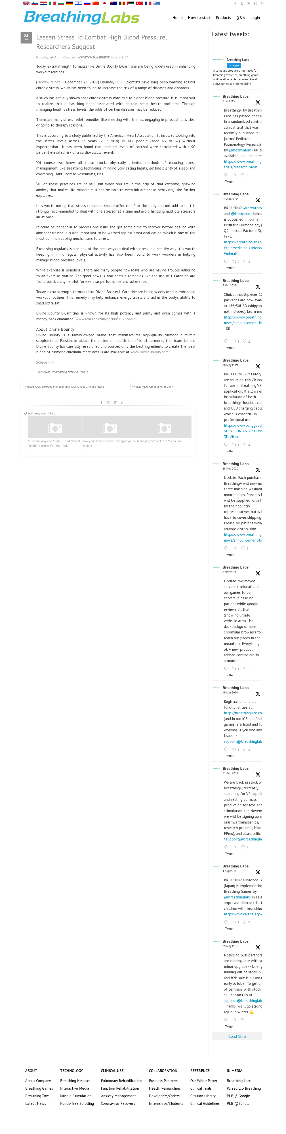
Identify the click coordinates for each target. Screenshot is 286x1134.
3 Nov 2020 (230, 572)
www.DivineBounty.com (149, 352)
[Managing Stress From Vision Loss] (164, 428)
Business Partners (163, 1080)
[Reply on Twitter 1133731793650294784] (227, 1020)
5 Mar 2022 (229, 285)
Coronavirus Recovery (118, 1103)
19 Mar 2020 (230, 692)
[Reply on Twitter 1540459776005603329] (227, 261)
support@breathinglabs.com (247, 741)
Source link (45, 362)
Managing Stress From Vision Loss (160, 441)
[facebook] (235, 3)
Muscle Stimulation (75, 1095)
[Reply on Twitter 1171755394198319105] (227, 847)
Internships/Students (166, 1103)
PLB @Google (238, 1095)
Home (177, 17)
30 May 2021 (230, 365)
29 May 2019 (230, 946)
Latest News (35, 1103)
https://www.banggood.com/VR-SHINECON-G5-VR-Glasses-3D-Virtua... (250, 431)
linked (262, 3)
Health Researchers (165, 1088)
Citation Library (203, 1095)
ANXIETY (49, 372)
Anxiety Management (118, 1095)
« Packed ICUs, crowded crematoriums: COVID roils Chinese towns (63, 386)
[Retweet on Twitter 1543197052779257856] (235, 175)
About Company (38, 1080)
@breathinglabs (256, 207)
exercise (73, 372)
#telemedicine (235, 247)
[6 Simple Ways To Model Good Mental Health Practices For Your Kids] (55, 428)
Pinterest (122, 402)
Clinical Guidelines (205, 1103)
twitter (242, 3)
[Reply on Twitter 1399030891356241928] (227, 444)
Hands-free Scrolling (77, 1103)
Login (255, 17)
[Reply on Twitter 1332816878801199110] (227, 548)
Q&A (240, 17)
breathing (61, 372)
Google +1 (115, 402)
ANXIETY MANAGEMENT (93, 57)
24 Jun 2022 (230, 199)
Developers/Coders (164, 1095)
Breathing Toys (37, 1095)
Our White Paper (203, 1080)
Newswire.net (48, 82)
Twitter (108, 402)
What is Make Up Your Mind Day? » (153, 386)
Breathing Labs (236, 96)
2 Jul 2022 (229, 101)
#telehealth (258, 247)
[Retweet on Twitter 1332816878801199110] (235, 548)
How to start (199, 17)
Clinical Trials (201, 1088)
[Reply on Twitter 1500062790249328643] (227, 341)
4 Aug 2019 (230, 871)
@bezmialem (240, 150)
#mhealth (232, 253)
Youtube (255, 3)
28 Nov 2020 (230, 468)
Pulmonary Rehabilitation (121, 1080)
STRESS (84, 372)
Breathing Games (39, 1088)
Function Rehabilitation (120, 1088)
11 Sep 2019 (230, 773)
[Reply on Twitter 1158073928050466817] (227, 922)
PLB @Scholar (239, 1103)
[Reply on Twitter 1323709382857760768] (227, 668)
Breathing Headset (75, 1080)
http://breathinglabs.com (244, 712)
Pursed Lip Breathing (244, 1088)
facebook (102, 402)
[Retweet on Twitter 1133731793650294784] (235, 1020)
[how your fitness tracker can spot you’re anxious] (109, 428)
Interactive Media (74, 1088)
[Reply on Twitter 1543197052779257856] (227, 175)
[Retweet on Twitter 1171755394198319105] (235, 847)
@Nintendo (240, 213)
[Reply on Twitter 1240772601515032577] (227, 749)
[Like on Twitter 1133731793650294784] (244, 1020)
